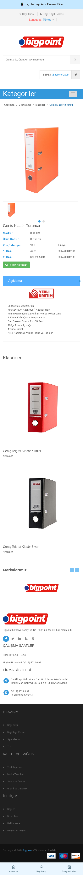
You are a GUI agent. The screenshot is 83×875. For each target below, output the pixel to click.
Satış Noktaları (18, 264)
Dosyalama (25, 105)
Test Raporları (14, 767)
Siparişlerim (13, 739)
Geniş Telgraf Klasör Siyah (21, 546)
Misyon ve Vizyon (16, 830)
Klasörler (40, 105)
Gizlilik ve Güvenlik (17, 788)
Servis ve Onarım (16, 781)
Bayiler (11, 809)
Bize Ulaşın (13, 816)
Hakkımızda (13, 823)
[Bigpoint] (41, 41)
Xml (9, 746)
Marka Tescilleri (15, 774)
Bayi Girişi (28, 14)
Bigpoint (27, 850)
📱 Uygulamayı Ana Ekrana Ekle (41, 4)
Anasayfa (9, 105)
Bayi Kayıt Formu (53, 14)
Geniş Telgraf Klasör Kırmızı (22, 451)
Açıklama (15, 281)
